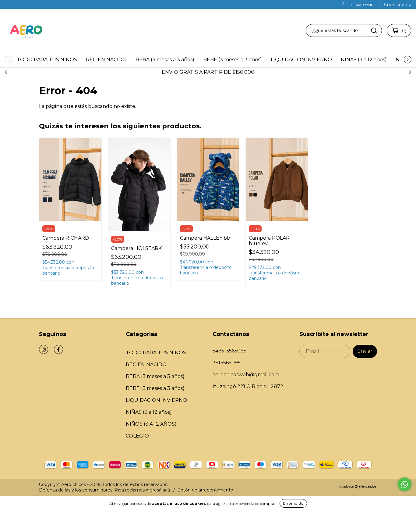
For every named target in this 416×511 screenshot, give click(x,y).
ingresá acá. (158, 490)
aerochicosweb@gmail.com (246, 374)
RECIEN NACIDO (106, 60)
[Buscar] (374, 30)
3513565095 (227, 363)
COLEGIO (137, 436)
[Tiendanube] (358, 487)
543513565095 (229, 351)
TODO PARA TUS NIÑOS (47, 60)
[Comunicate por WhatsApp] (404, 484)
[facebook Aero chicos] (58, 349)
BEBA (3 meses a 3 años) (165, 60)
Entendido (293, 503)
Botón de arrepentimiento (205, 490)
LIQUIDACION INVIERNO (301, 60)
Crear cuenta (397, 4)
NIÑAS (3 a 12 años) (364, 60)
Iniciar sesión (362, 4)
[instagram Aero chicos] (43, 349)
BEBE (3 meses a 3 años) (232, 60)
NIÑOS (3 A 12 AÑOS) (151, 424)
